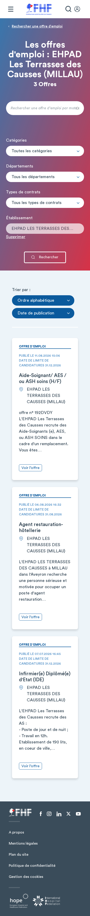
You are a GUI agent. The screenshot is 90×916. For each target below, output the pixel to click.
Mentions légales (23, 843)
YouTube (78, 814)
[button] (45, 151)
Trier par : (21, 290)
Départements (19, 166)
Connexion (79, 9)
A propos (16, 832)
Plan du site (18, 854)
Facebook (41, 814)
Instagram (49, 814)
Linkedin (59, 814)
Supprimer (15, 237)
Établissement (19, 218)
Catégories (16, 140)
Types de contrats (23, 192)
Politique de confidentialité (32, 865)
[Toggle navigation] (10, 9)
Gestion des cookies (26, 877)
